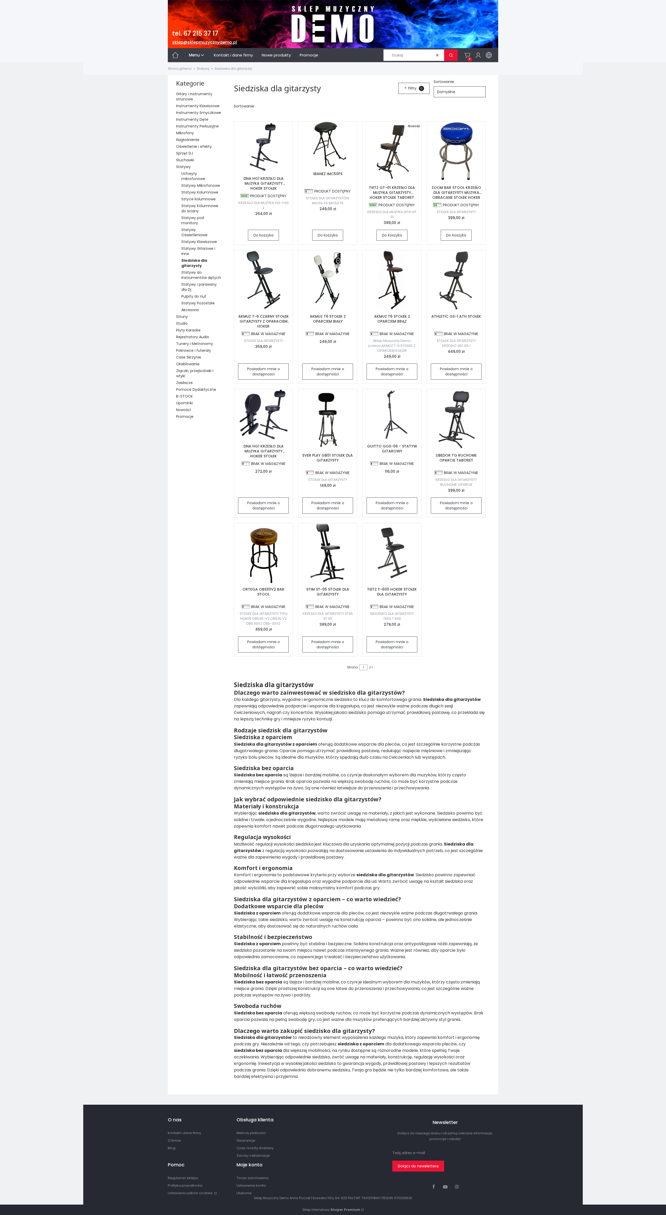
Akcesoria (190, 309)
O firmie (174, 1140)
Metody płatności (251, 1132)
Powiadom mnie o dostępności (263, 371)
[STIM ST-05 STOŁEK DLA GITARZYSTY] (327, 553)
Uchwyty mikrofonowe (193, 176)
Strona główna (179, 68)
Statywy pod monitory (192, 220)
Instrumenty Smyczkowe (198, 112)
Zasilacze (184, 382)
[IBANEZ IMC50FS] (327, 145)
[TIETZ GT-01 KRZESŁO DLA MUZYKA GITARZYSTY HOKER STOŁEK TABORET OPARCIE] (392, 151)
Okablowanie (188, 364)
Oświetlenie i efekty (194, 146)
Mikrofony (185, 133)
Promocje (185, 416)
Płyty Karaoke (188, 330)
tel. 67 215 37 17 (195, 33)
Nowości (183, 409)
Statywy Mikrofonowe (200, 185)
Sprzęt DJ (184, 153)
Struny (182, 316)
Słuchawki (185, 160)
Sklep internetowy (331, 1209)
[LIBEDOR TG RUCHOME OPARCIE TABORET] (456, 419)
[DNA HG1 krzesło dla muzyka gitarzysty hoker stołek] (263, 414)
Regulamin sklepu (183, 1177)
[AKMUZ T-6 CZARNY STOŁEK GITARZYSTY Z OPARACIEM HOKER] (263, 280)
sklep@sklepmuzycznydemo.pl (204, 42)
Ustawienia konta (251, 1185)
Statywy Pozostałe (198, 303)
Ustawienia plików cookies (190, 1193)
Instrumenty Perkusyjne (197, 126)
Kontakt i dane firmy (184, 1132)
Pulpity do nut (193, 296)
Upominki (184, 403)
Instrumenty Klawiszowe (198, 105)
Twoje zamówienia (252, 1177)
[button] (451, 55)
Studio (182, 323)
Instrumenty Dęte (192, 119)
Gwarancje (245, 1140)
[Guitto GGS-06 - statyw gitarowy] (392, 414)
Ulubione (244, 1193)
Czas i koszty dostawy (254, 1148)
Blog (171, 1148)
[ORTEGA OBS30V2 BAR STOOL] (263, 553)
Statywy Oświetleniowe (194, 232)
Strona (352, 667)
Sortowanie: (444, 81)
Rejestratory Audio (192, 337)
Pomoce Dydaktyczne (196, 389)
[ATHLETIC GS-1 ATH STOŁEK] (456, 280)
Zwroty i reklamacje (253, 1155)
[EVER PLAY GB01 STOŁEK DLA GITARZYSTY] (327, 419)
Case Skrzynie (188, 357)
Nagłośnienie (187, 139)
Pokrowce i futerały (193, 350)
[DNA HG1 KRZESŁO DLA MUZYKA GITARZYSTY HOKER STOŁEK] (263, 147)
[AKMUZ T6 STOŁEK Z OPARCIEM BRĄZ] (392, 280)
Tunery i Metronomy (194, 343)
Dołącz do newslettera (418, 1166)
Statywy (203, 68)
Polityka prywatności (185, 1185)
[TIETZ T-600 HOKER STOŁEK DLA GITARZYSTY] (392, 553)
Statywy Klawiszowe (199, 241)
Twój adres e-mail (408, 1152)
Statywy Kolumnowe (199, 192)
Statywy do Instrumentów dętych (201, 275)
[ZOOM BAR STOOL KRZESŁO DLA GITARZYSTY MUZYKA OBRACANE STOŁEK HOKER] (456, 151)
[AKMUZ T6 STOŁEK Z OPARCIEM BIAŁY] (327, 280)
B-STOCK (184, 396)
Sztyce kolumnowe (198, 199)
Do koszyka (263, 235)
